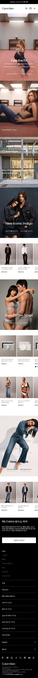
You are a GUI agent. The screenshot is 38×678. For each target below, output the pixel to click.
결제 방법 (5, 572)
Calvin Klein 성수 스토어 (9, 180)
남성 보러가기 (24, 323)
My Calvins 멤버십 (8, 596)
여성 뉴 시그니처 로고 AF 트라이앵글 (7, 401)
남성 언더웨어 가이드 (9, 615)
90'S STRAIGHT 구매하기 (9, 130)
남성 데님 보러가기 (25, 469)
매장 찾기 (5, 590)
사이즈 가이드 (6, 576)
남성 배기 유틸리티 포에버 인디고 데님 (24, 268)
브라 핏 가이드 (7, 603)
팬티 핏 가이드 (7, 609)
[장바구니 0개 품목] (30, 10)
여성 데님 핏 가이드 (8, 628)
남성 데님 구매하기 (12, 74)
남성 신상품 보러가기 (11, 231)
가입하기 (19, 4)
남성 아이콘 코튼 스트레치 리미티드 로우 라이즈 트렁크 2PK (7, 361)
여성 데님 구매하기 (25, 74)
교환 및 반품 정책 (7, 563)
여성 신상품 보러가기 (26, 231)
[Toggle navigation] (35, 10)
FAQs (3, 559)
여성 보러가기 (14, 323)
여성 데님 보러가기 (12, 469)
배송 (3, 567)
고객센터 (4, 555)
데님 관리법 (6, 635)
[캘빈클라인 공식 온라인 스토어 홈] (8, 10)
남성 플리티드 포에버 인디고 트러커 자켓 (7, 268)
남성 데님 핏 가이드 (8, 622)
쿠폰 (3, 583)
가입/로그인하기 (19, 540)
